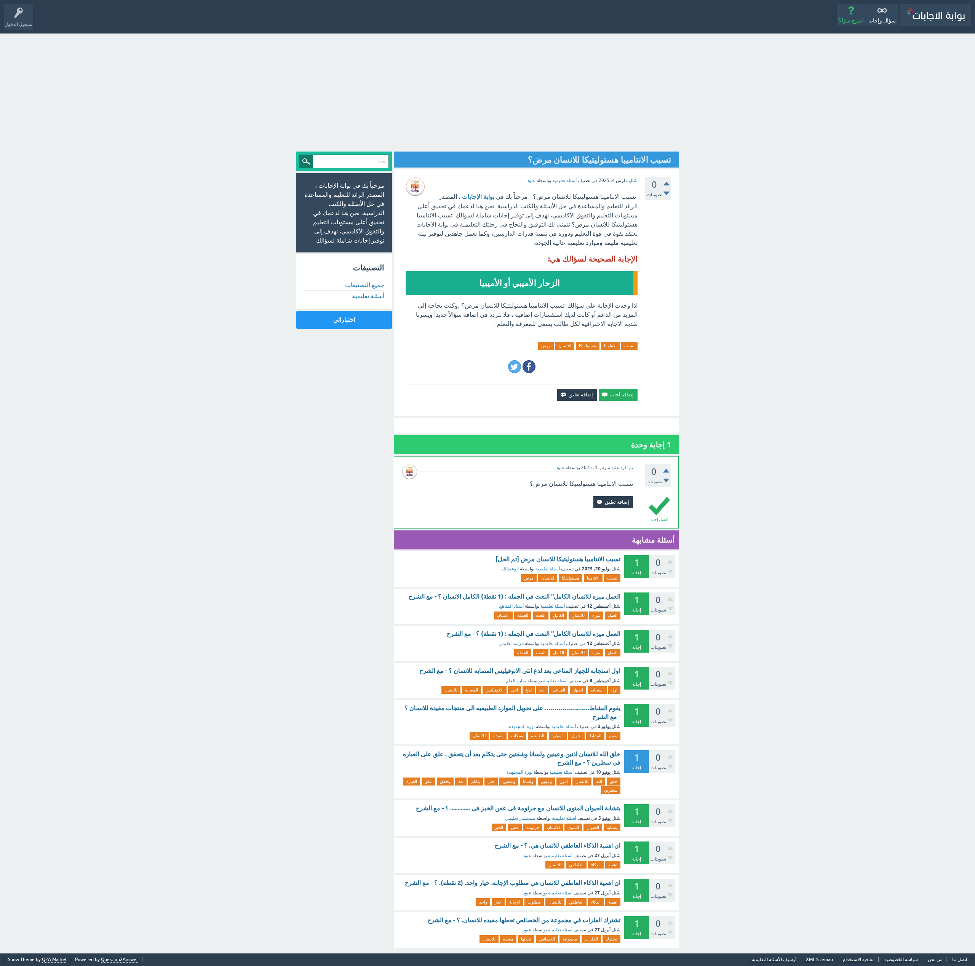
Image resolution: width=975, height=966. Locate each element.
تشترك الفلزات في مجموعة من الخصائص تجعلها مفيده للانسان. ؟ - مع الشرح (523, 920)
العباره (411, 781)
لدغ (529, 690)
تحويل (576, 735)
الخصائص (547, 939)
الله (599, 781)
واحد (483, 902)
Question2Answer (119, 959)
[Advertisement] (487, 90)
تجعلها (526, 939)
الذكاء (596, 864)
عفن (515, 827)
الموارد (558, 735)
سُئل (633, 180)
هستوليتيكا (587, 345)
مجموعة (570, 939)
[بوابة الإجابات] (935, 15)
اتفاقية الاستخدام (858, 959)
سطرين (610, 790)
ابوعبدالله (510, 569)
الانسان (503, 615)
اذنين (563, 781)
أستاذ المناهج (511, 606)
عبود (527, 855)
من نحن (935, 959)
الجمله (522, 615)
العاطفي (576, 864)
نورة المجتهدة (522, 726)
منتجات (517, 735)
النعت (540, 615)
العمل (612, 615)
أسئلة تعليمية (564, 180)
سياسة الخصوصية (901, 959)
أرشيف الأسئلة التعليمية (774, 959)
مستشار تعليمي (520, 818)
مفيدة (498, 735)
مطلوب (534, 902)
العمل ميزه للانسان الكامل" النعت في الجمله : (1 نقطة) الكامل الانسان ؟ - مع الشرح (514, 596)
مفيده (508, 939)
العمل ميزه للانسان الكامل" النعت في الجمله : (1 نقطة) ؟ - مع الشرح (533, 633)
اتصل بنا (959, 959)
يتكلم (475, 781)
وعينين (546, 781)
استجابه (597, 690)
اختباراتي (344, 319)
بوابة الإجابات (478, 196)
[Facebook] (529, 366)
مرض (546, 345)
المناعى (558, 690)
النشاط (595, 735)
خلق (613, 781)
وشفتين (508, 781)
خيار (498, 902)
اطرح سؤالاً (851, 21)
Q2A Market (54, 959)
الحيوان (593, 827)
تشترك (611, 939)
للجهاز (578, 690)
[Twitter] (514, 366)
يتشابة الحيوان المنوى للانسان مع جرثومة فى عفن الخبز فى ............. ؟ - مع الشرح (518, 808)
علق (428, 781)
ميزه (596, 615)
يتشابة (612, 827)
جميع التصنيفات (364, 284)
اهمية (612, 864)
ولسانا (528, 781)
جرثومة (532, 827)
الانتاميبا (610, 345)
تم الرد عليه (622, 467)
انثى (514, 690)
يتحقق (445, 781)
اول (614, 690)
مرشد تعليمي (511, 643)
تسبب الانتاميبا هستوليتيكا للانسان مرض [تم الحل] (557, 559)
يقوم (613, 735)
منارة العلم (516, 680)
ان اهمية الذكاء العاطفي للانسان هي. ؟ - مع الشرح (557, 845)
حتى (491, 781)
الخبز (499, 827)
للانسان (564, 345)
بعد (542, 690)
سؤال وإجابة (882, 21)
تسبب (629, 345)
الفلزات (591, 939)
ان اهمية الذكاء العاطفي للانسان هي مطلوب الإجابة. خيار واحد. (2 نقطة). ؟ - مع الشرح (512, 882)
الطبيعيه (537, 735)
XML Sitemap (819, 959)
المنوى (573, 827)
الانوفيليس (494, 690)
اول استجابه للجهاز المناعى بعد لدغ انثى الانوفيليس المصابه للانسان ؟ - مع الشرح (519, 670)
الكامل (558, 615)
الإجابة (514, 902)
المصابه (471, 690)
